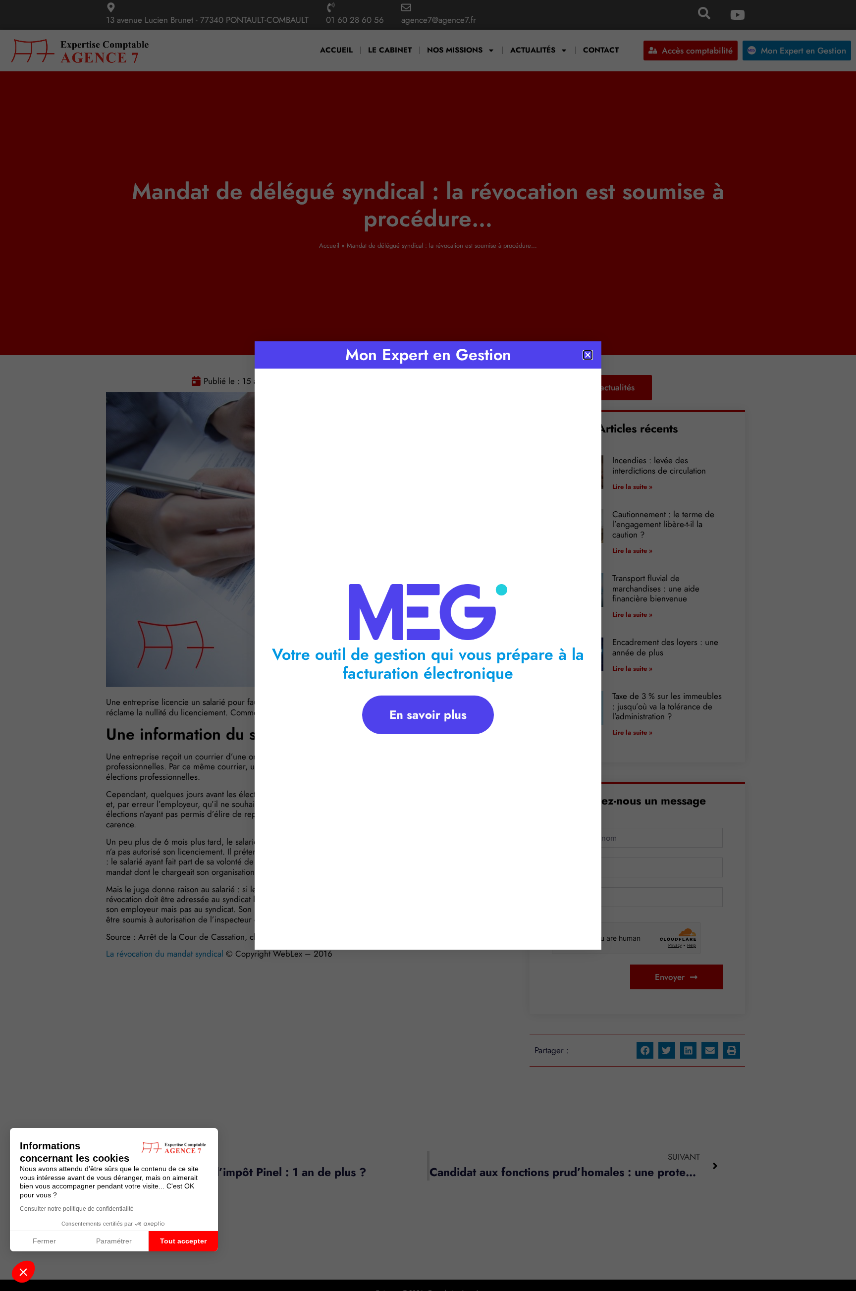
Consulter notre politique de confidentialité (77, 1208)
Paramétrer (114, 1241)
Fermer (44, 1241)
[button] (23, 1272)
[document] (428, 645)
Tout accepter (183, 1241)
